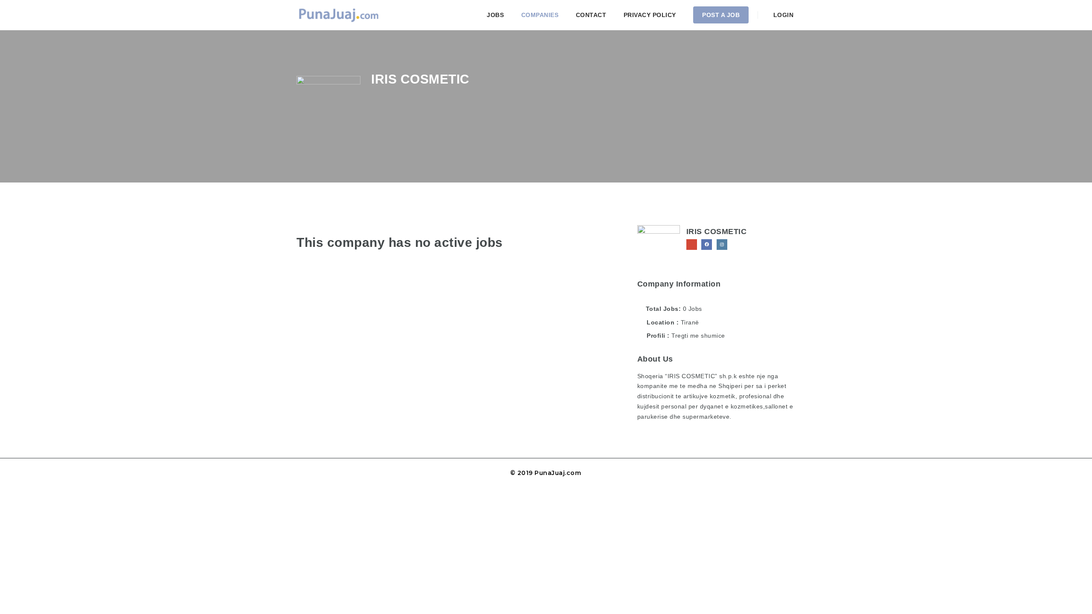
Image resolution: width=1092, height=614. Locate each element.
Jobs (495, 15)
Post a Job (721, 15)
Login (782, 15)
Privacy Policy (650, 15)
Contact (591, 15)
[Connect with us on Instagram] (722, 244)
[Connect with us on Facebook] (706, 244)
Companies (540, 15)
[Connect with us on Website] (691, 244)
